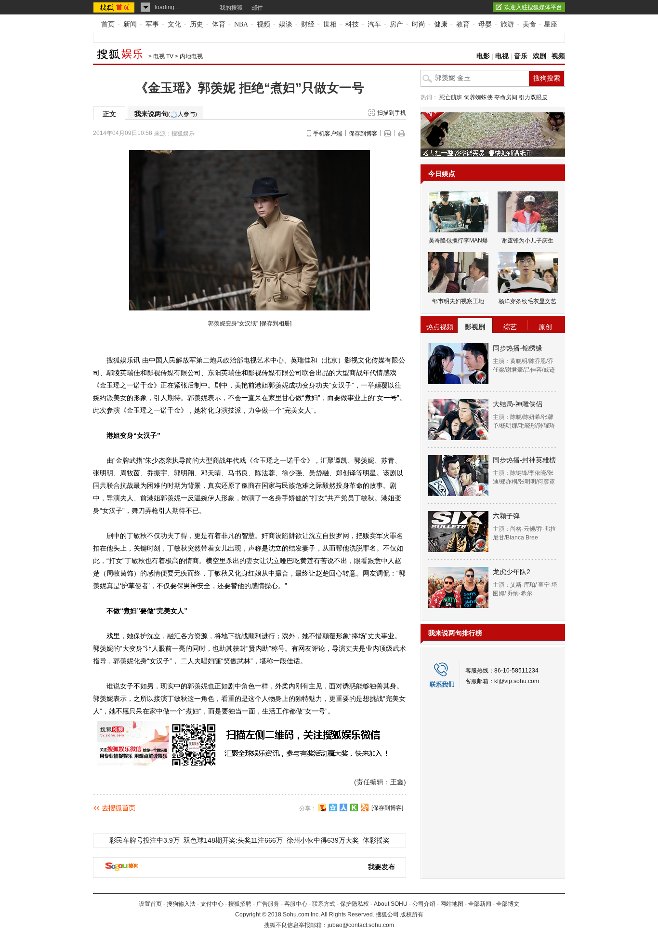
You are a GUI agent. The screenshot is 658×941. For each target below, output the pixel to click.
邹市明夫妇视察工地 (458, 301)
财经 (308, 24)
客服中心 (295, 904)
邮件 (257, 7)
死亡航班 (450, 97)
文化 (174, 24)
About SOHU (391, 904)
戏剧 (539, 56)
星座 (550, 24)
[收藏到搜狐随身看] (354, 807)
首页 (108, 24)
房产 (396, 24)
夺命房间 (505, 97)
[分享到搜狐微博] (322, 807)
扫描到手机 (391, 112)
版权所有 (411, 914)
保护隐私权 (354, 904)
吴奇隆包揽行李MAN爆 (458, 240)
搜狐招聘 (239, 904)
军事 (152, 24)
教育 (463, 24)
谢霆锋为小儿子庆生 (527, 240)
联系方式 (323, 904)
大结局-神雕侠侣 (517, 404)
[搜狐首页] (114, 7)
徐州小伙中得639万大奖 (323, 840)
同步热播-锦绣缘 (517, 348)
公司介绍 (423, 904)
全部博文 (507, 904)
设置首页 (150, 904)
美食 (529, 24)
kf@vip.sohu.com (516, 681)
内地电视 (191, 56)
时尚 (418, 24)
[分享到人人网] (343, 807)
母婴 (485, 24)
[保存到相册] (275, 323)
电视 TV (163, 56)
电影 (483, 56)
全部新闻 (479, 904)
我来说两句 (165, 114)
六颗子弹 (506, 516)
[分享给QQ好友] (333, 807)
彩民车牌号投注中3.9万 (144, 840)
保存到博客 (363, 133)
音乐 (520, 56)
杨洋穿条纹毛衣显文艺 (527, 301)
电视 (502, 56)
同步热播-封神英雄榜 (524, 460)
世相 (330, 24)
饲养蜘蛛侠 (478, 97)
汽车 (374, 24)
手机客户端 (327, 133)
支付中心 (212, 904)
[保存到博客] (387, 808)
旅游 (507, 24)
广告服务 (267, 904)
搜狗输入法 (181, 904)
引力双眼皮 (533, 97)
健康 (440, 24)
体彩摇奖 (376, 840)
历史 (196, 24)
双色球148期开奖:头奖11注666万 (233, 840)
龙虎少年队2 (511, 572)
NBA (241, 24)
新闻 (130, 24)
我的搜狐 (231, 7)
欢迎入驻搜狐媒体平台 (533, 7)
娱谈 (285, 24)
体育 (218, 24)
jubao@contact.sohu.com (361, 925)
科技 (352, 24)
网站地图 (451, 904)
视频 (263, 24)
